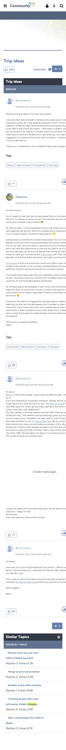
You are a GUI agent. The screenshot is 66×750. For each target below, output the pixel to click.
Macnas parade (57, 403)
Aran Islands (47, 254)
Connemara (11, 263)
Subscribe (40, 69)
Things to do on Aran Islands (24, 671)
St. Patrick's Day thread (27, 582)
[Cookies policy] (55, 6)
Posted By (12, 644)
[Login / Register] (48, 6)
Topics (23, 644)
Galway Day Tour (43, 421)
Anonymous (23, 100)
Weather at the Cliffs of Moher (24, 685)
